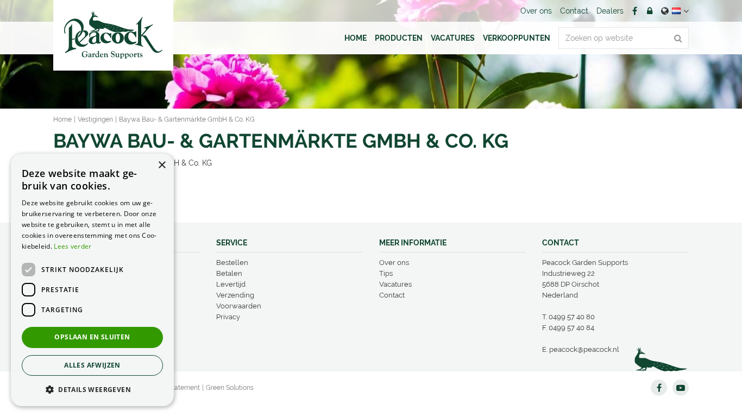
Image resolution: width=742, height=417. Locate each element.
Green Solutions (230, 387)
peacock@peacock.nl (584, 349)
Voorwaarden (238, 306)
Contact (392, 295)
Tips (386, 273)
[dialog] (92, 280)
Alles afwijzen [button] (92, 365)
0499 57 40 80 (572, 317)
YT (680, 388)
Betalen (229, 273)
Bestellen (232, 262)
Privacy (228, 317)
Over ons (394, 262)
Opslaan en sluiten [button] (92, 337)
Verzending (235, 295)
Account (649, 10)
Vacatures (395, 284)
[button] (92, 389)
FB (634, 10)
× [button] (162, 165)
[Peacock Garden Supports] (113, 35)
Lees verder (72, 246)
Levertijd (231, 284)
